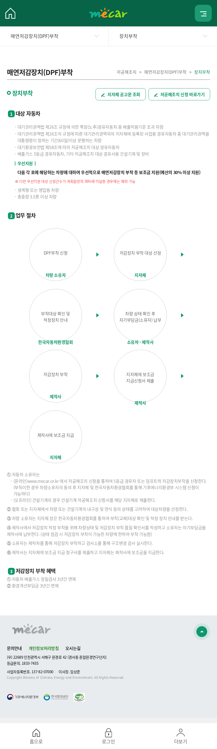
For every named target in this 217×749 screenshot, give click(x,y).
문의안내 (14, 648)
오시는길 (72, 648)
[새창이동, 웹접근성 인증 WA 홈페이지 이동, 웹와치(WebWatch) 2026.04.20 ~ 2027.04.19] (79, 696)
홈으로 (36, 741)
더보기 (180, 741)
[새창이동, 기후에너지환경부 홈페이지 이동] (22, 697)
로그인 (108, 741)
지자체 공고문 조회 (123, 94)
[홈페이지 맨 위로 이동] (201, 631)
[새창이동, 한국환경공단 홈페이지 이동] (56, 697)
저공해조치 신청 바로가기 (182, 94)
